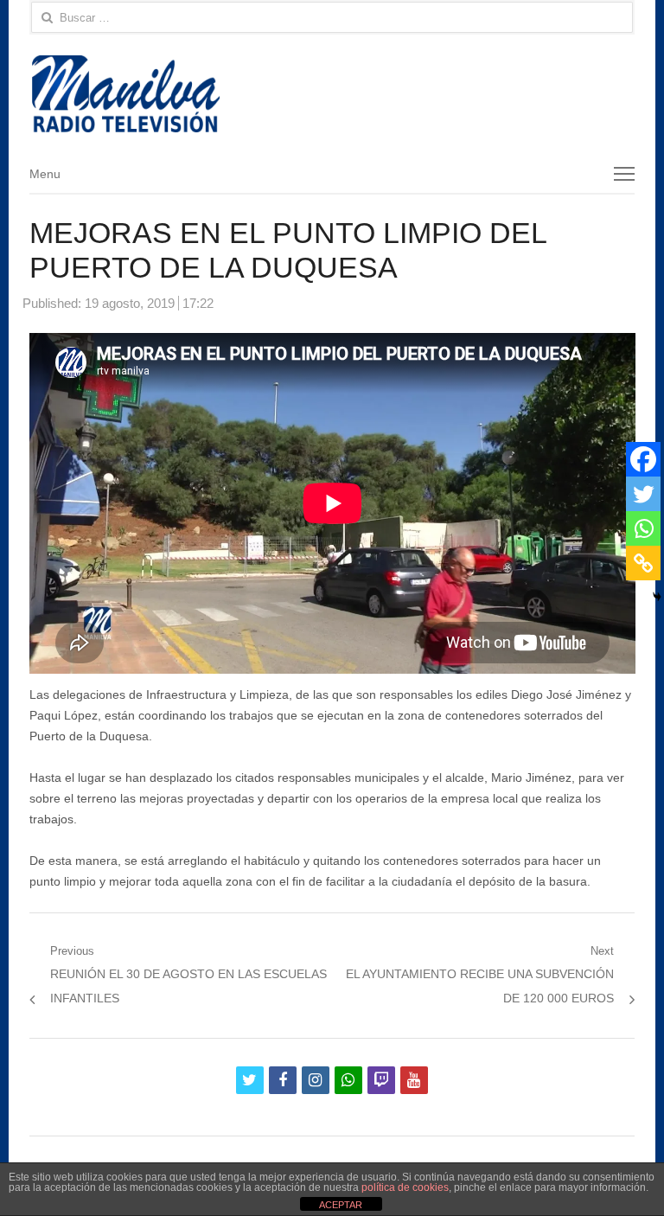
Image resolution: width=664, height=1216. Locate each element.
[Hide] (657, 597)
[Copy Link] (643, 563)
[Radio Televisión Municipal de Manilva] (332, 93)
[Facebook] (643, 459)
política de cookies (405, 1187)
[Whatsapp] (643, 528)
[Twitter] (643, 494)
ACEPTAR (340, 1205)
